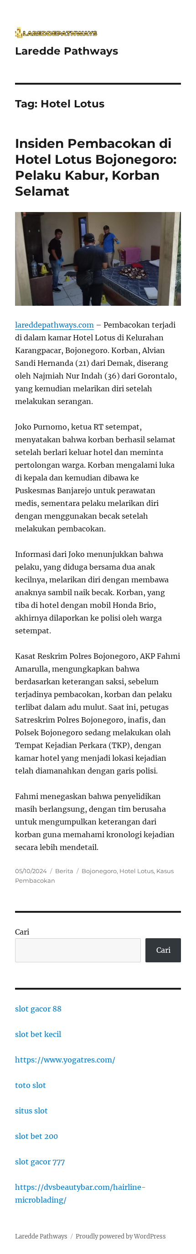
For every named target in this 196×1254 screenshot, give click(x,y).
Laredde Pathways (66, 51)
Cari (22, 931)
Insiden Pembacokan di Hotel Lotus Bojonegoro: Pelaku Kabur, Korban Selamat (95, 167)
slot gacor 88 (38, 1008)
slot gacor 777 (40, 1161)
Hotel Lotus (136, 871)
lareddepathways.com (54, 324)
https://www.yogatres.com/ (65, 1059)
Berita (64, 871)
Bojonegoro (99, 871)
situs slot (31, 1110)
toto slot (30, 1085)
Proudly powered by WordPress (121, 1236)
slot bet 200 (36, 1136)
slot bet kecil (38, 1034)
